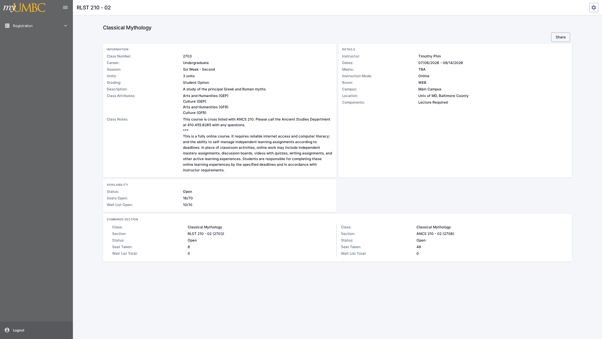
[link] (36, 330)
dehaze (65, 7)
